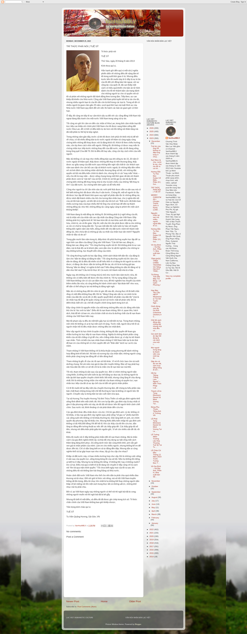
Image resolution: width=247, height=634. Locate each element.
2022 (151, 529)
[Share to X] (107, 525)
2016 (151, 550)
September (156, 492)
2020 (151, 536)
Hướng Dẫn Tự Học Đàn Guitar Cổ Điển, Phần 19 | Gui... (156, 235)
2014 (151, 557)
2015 (151, 553)
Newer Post (72, 601)
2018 (151, 543)
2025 (151, 131)
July (153, 501)
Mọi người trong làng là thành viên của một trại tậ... (156, 353)
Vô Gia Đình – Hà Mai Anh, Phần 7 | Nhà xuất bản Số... (156, 250)
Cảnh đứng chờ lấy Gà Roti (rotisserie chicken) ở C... (156, 311)
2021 (151, 533)
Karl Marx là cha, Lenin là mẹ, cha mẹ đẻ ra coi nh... (156, 164)
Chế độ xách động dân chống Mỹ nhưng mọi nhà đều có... (156, 325)
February (155, 518)
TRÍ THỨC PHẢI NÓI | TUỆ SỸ (156, 190)
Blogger (138, 624)
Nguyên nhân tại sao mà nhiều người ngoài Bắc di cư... (156, 219)
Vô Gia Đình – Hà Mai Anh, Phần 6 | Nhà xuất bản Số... (156, 471)
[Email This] (102, 525)
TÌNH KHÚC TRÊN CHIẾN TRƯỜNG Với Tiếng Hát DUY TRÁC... (156, 265)
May (154, 507)
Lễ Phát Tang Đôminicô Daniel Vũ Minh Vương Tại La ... (156, 425)
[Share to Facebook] (109, 525)
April (154, 511)
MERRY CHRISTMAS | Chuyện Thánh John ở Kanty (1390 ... (156, 202)
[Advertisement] (154, 98)
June (154, 504)
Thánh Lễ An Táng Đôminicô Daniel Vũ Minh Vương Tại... (156, 397)
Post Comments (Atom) (86, 607)
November (156, 481)
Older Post (135, 601)
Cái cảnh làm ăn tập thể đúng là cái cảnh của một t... (156, 339)
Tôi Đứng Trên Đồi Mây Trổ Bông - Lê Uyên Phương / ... (156, 281)
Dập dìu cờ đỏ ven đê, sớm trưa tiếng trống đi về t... (156, 365)
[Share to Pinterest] (112, 525)
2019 (151, 540)
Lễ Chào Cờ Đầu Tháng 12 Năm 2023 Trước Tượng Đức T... (156, 456)
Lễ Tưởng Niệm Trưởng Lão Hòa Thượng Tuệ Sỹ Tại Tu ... (156, 441)
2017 (151, 546)
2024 (151, 135)
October (155, 486)
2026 (151, 128)
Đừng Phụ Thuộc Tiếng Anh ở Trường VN (156, 411)
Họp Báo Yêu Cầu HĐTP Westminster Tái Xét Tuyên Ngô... (156, 296)
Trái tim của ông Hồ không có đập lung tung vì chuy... (156, 151)
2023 (151, 138)
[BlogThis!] (104, 525)
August (155, 497)
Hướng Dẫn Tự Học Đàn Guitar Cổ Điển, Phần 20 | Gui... (156, 178)
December (156, 141)
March (154, 514)
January (155, 523)
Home (104, 601)
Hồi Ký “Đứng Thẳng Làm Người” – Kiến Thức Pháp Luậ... (156, 380)
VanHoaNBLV (174, 138)
